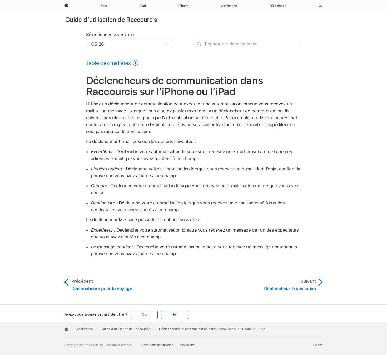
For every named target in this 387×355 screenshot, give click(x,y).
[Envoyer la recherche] (199, 44)
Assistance (85, 329)
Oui (144, 314)
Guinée (317, 345)
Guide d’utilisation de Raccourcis (111, 19)
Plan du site (187, 345)
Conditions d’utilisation (157, 345)
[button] (320, 6)
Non (174, 314)
